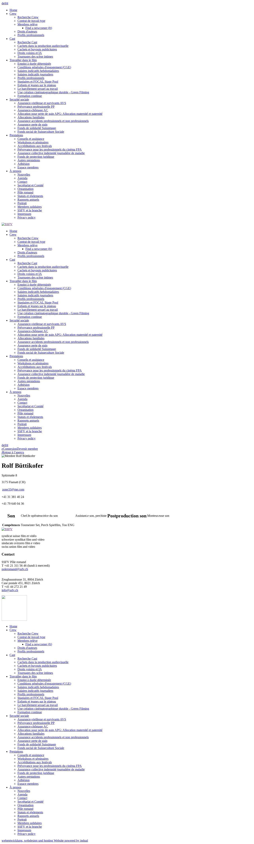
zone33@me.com (13, 489)
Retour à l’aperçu (13, 452)
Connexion (9, 448)
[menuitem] (131, 10)
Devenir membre (27, 448)
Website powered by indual (45, 840)
